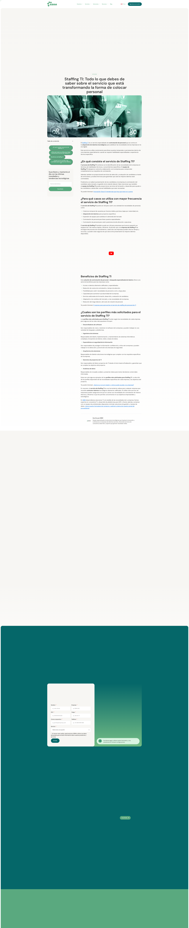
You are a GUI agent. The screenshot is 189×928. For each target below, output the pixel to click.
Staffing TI (85, 143)
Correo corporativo (56, 719)
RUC (52, 712)
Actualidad (94, 74)
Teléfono (73, 719)
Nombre (53, 705)
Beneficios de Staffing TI (57, 157)
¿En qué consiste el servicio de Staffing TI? (61, 147)
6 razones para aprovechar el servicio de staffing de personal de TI (114, 305)
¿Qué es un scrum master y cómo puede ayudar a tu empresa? (113, 385)
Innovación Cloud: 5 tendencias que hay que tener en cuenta (113, 192)
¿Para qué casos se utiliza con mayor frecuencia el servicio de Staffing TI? (60, 152)
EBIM (84, 400)
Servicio (53, 726)
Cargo (73, 712)
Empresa (74, 705)
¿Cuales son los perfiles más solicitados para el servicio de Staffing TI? (61, 162)
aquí (111, 740)
